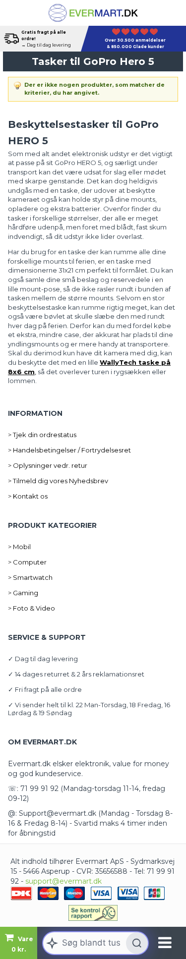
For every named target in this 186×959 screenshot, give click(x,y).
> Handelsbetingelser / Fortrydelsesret (69, 450)
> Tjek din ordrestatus (42, 435)
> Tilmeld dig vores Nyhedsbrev (58, 481)
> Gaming (23, 593)
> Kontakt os (28, 496)
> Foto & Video (31, 608)
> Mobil (19, 547)
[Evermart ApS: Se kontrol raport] (93, 913)
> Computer (27, 562)
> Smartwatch (30, 577)
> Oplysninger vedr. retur (47, 465)
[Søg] (137, 943)
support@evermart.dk (63, 881)
